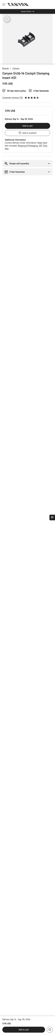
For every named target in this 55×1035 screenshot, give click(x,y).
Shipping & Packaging (28, 145)
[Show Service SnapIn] (52, 517)
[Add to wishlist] (50, 1030)
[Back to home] (18, 4)
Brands (5, 68)
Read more (42, 142)
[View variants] (3, 62)
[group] (27, 39)
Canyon (16, 68)
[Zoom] (7, 19)
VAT (41, 145)
